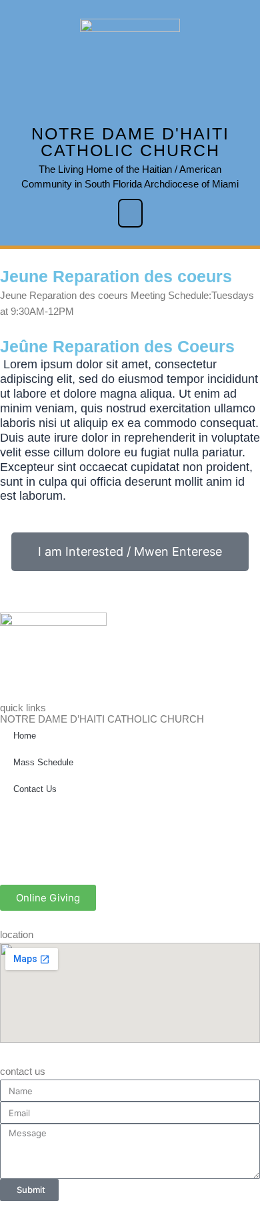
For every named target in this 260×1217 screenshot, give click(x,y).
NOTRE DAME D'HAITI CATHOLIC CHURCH (130, 141)
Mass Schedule (43, 762)
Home (24, 736)
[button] (130, 213)
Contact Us (35, 789)
